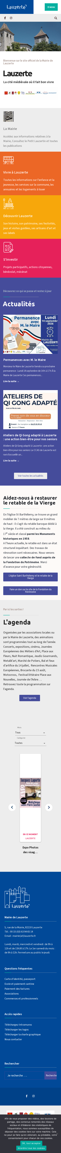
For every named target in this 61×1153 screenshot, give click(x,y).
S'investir (10, 259)
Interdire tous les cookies (31, 1148)
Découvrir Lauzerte (18, 216)
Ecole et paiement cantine (19, 984)
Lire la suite (18, 381)
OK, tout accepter (31, 1143)
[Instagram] (11, 18)
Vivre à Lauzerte (15, 172)
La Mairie (10, 128)
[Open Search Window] (56, 18)
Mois (19, 727)
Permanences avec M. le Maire (24, 360)
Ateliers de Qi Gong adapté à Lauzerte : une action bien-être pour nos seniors (30, 437)
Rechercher (51, 1075)
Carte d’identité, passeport (20, 979)
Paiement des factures (17, 989)
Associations (12, 993)
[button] (12, 807)
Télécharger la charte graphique (23, 1034)
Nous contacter (13, 1039)
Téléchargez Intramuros (18, 1025)
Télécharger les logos (17, 1029)
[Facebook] (5, 18)
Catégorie (21, 738)
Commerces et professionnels (21, 998)
